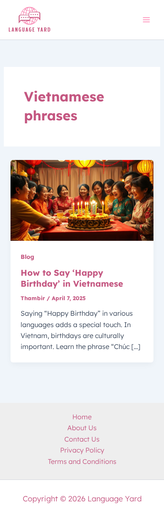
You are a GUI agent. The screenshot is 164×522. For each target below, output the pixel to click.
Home (82, 417)
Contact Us (82, 439)
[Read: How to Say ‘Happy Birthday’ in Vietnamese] (82, 200)
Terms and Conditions (82, 461)
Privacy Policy (82, 450)
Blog (27, 257)
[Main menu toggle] (146, 20)
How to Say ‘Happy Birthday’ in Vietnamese (72, 278)
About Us (82, 427)
